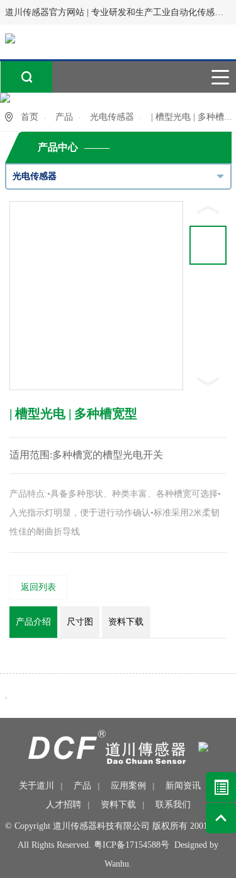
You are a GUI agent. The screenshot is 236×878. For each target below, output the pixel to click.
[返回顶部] (221, 818)
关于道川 (36, 785)
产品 (64, 117)
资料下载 (118, 804)
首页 (29, 117)
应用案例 (128, 785)
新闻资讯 (183, 785)
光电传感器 (112, 117)
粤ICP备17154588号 (131, 845)
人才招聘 (63, 804)
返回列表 (38, 587)
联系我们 (173, 804)
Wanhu (116, 864)
